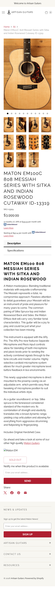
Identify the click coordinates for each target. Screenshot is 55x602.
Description (14, 243)
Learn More (8, 228)
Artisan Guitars (17, 578)
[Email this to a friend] (25, 492)
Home (7, 27)
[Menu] (3, 12)
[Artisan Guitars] (20, 12)
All (14, 27)
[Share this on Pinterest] (18, 492)
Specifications (15, 250)
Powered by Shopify (34, 578)
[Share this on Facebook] (12, 492)
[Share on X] (6, 492)
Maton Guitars (32, 443)
